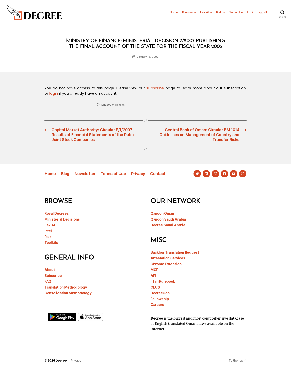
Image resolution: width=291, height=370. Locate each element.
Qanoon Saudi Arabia (168, 219)
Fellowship (160, 299)
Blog (65, 173)
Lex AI (204, 12)
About (49, 270)
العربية (263, 12)
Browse (187, 12)
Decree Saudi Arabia (168, 225)
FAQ (47, 281)
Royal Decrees (56, 213)
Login (250, 12)
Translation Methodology (65, 287)
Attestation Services (168, 258)
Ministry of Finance (113, 105)
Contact (157, 173)
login (53, 93)
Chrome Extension (166, 264)
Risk (219, 12)
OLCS (155, 287)
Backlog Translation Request (175, 252)
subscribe (155, 88)
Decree (61, 360)
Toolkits (51, 242)
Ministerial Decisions (62, 219)
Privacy (138, 173)
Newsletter (85, 173)
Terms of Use (113, 173)
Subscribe (236, 12)
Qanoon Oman (162, 213)
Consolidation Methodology (67, 293)
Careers (157, 305)
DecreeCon (160, 293)
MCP (154, 270)
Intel (48, 231)
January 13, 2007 (148, 56)
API (153, 276)
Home (174, 12)
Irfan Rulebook (163, 281)
